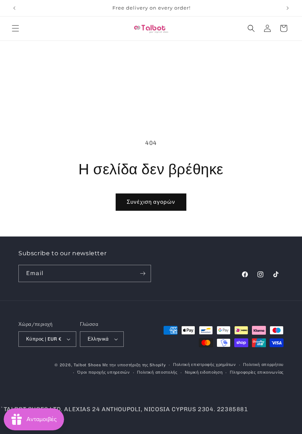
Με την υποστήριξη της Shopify (134, 365)
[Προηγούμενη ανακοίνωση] (14, 8)
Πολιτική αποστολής (157, 372)
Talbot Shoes (88, 365)
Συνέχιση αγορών (151, 202)
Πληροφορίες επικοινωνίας (257, 372)
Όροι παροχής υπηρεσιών (103, 372)
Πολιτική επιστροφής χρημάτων (204, 364)
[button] (15, 28)
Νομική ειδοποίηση (204, 372)
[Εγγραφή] (142, 273)
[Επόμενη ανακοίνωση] (288, 8)
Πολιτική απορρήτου (263, 364)
